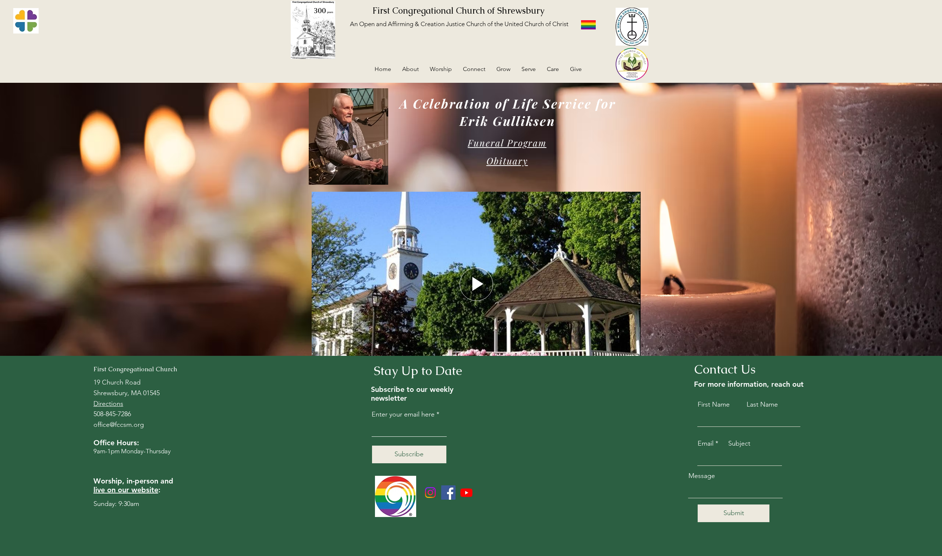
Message (701, 475)
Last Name (762, 404)
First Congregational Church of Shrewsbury (458, 10)
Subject (739, 443)
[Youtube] (466, 492)
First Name (714, 404)
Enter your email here (403, 414)
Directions (108, 404)
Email (705, 443)
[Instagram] (430, 492)
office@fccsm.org (118, 425)
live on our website (125, 489)
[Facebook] (448, 492)
